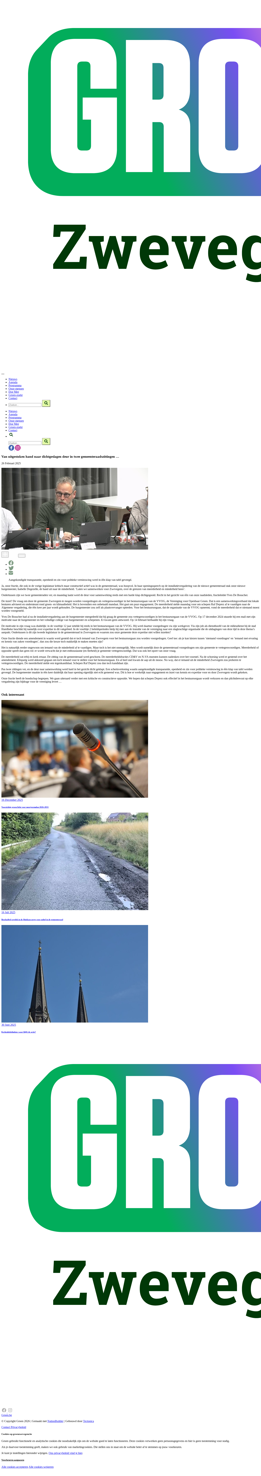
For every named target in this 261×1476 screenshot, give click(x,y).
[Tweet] (11, 569)
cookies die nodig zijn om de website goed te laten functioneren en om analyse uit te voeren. (78, 1470)
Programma (15, 385)
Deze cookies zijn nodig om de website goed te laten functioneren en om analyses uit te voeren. (73, 1467)
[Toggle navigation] (2, 374)
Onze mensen (16, 388)
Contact (13, 398)
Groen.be (6, 1415)
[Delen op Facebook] (11, 564)
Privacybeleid (18, 1427)
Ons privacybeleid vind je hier (65, 1453)
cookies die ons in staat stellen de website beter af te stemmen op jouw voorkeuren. (63, 1474)
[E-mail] (11, 573)
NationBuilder (55, 1421)
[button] (11, 436)
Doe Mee (14, 391)
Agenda (13, 382)
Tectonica (88, 1421)
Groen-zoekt (16, 395)
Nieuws (13, 379)
